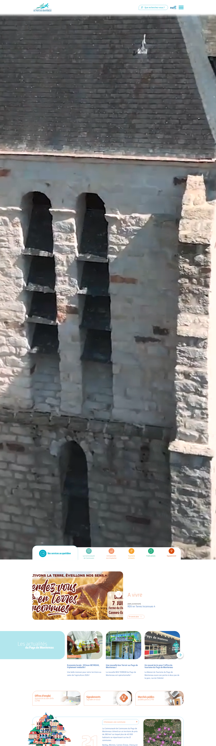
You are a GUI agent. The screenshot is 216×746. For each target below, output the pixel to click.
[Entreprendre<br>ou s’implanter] (111, 551)
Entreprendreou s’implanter (111, 557)
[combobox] (153, 7)
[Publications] (151, 551)
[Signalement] (171, 551)
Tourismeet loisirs (131, 557)
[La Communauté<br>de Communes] (89, 551)
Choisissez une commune (114, 722)
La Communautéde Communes (89, 557)
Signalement (171, 555)
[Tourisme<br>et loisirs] (131, 551)
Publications (150, 555)
